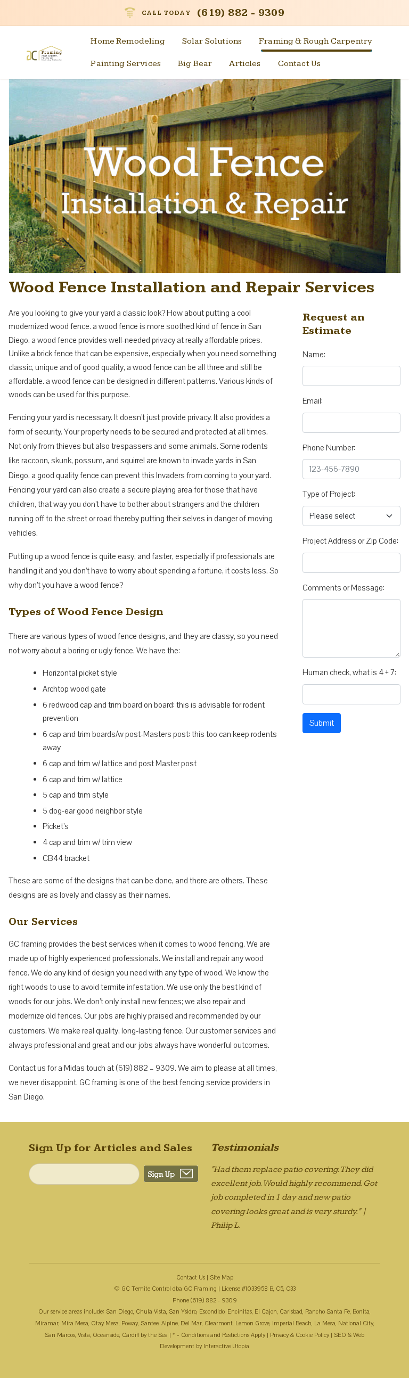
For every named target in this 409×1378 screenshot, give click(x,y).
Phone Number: (328, 447)
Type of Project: (328, 494)
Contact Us (299, 64)
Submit (321, 723)
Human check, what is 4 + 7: (349, 672)
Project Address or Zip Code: (350, 541)
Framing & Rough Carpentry (315, 41)
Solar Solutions (212, 41)
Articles (244, 64)
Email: (312, 401)
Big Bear (195, 64)
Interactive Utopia (226, 1346)
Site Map (221, 1278)
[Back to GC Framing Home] (50, 53)
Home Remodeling (128, 41)
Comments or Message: (343, 588)
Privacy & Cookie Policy (299, 1335)
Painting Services (126, 64)
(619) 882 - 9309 (240, 12)
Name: (313, 354)
